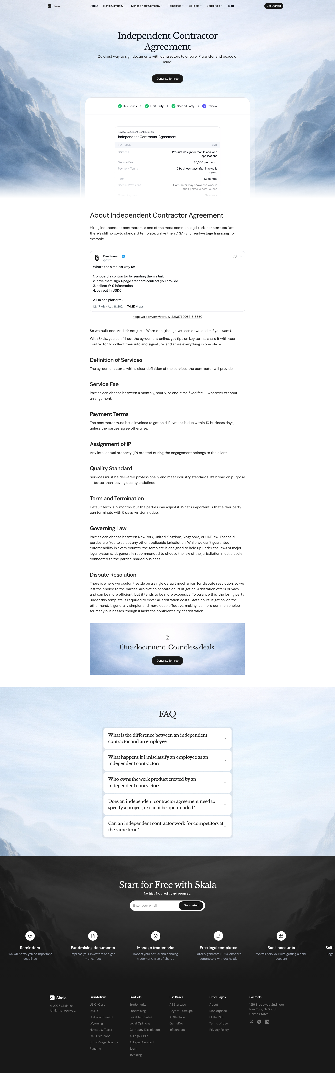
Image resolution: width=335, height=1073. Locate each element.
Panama (95, 1048)
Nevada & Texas (101, 1030)
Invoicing (136, 1055)
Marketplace (218, 1011)
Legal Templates (141, 1017)
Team (133, 1048)
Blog (231, 6)
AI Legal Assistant (142, 1042)
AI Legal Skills (139, 1036)
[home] (54, 5)
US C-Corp (97, 1004)
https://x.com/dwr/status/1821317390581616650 (167, 317)
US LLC (94, 1011)
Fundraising (138, 1011)
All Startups (177, 1004)
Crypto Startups (180, 1011)
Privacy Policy (219, 1030)
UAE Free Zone (100, 1036)
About (94, 6)
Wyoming (96, 1023)
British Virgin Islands (104, 1042)
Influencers (177, 1030)
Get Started (274, 6)
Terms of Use (218, 1023)
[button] (114, 6)
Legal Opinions (140, 1023)
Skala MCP (216, 1017)
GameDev (176, 1023)
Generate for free (167, 78)
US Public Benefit (101, 1017)
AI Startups (177, 1017)
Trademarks (138, 1004)
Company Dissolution (145, 1030)
